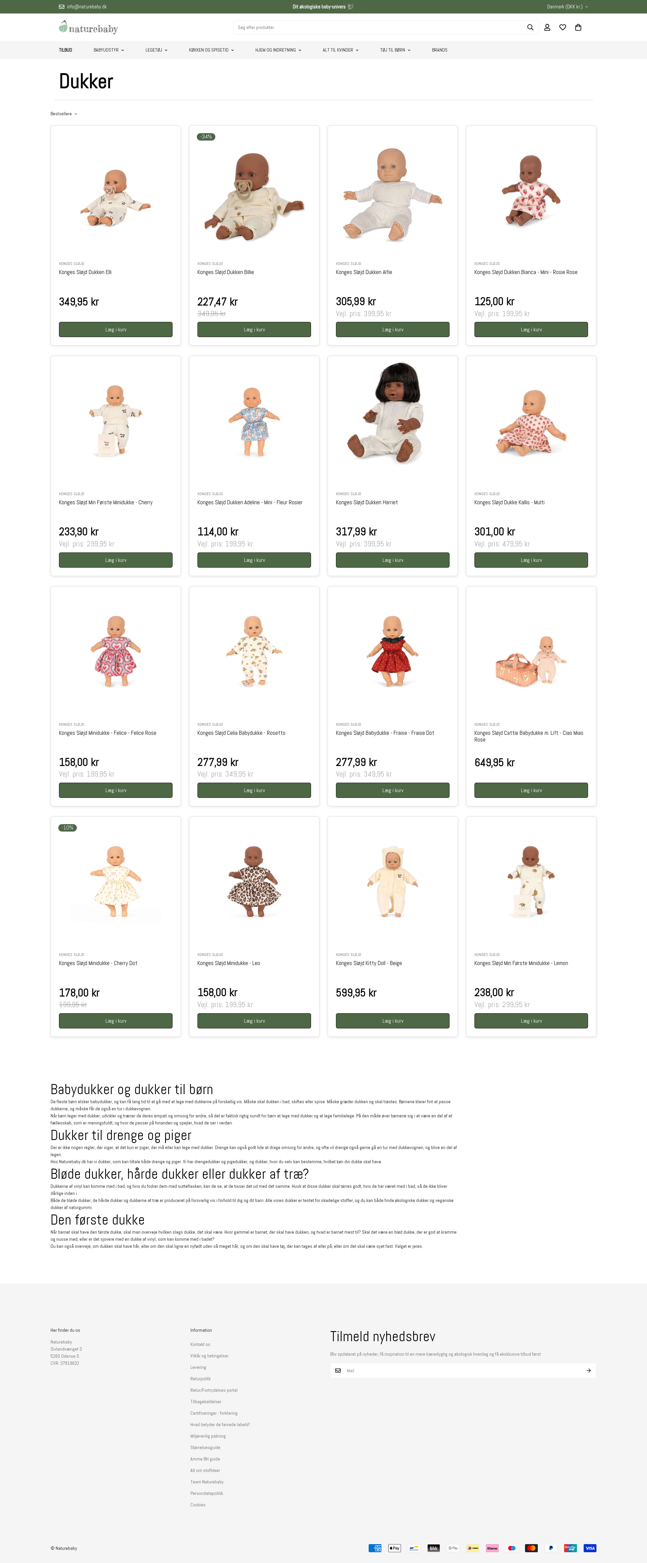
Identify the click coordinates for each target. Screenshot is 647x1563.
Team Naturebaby (207, 1482)
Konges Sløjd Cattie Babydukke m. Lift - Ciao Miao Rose (528, 736)
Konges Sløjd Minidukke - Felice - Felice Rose (107, 733)
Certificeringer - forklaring (214, 1413)
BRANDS (440, 50)
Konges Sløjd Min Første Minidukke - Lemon (521, 963)
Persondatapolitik (206, 1493)
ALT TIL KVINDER (338, 50)
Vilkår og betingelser (209, 1356)
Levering (198, 1367)
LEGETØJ (154, 50)
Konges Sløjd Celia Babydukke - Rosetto (241, 733)
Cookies (198, 1505)
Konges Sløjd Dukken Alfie (364, 272)
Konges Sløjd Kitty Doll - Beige (369, 963)
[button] (578, 27)
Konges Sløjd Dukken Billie (225, 272)
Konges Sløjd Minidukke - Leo (228, 963)
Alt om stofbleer (205, 1470)
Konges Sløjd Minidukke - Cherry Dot (98, 963)
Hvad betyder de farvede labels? (220, 1424)
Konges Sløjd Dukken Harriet (367, 502)
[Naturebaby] (88, 27)
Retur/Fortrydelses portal (214, 1390)
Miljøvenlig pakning (208, 1436)
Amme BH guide (205, 1459)
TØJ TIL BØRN (392, 50)
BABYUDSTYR (106, 50)
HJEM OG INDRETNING (275, 50)
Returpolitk (200, 1379)
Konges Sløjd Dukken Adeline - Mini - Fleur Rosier (250, 502)
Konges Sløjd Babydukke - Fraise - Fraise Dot (385, 733)
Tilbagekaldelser (205, 1402)
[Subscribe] (588, 1370)
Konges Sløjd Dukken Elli (85, 272)
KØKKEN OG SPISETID (208, 50)
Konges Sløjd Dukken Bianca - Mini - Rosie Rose (526, 272)
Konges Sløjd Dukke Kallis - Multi (509, 502)
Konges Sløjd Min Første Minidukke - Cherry (106, 502)
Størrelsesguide (205, 1447)
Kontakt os (200, 1344)
